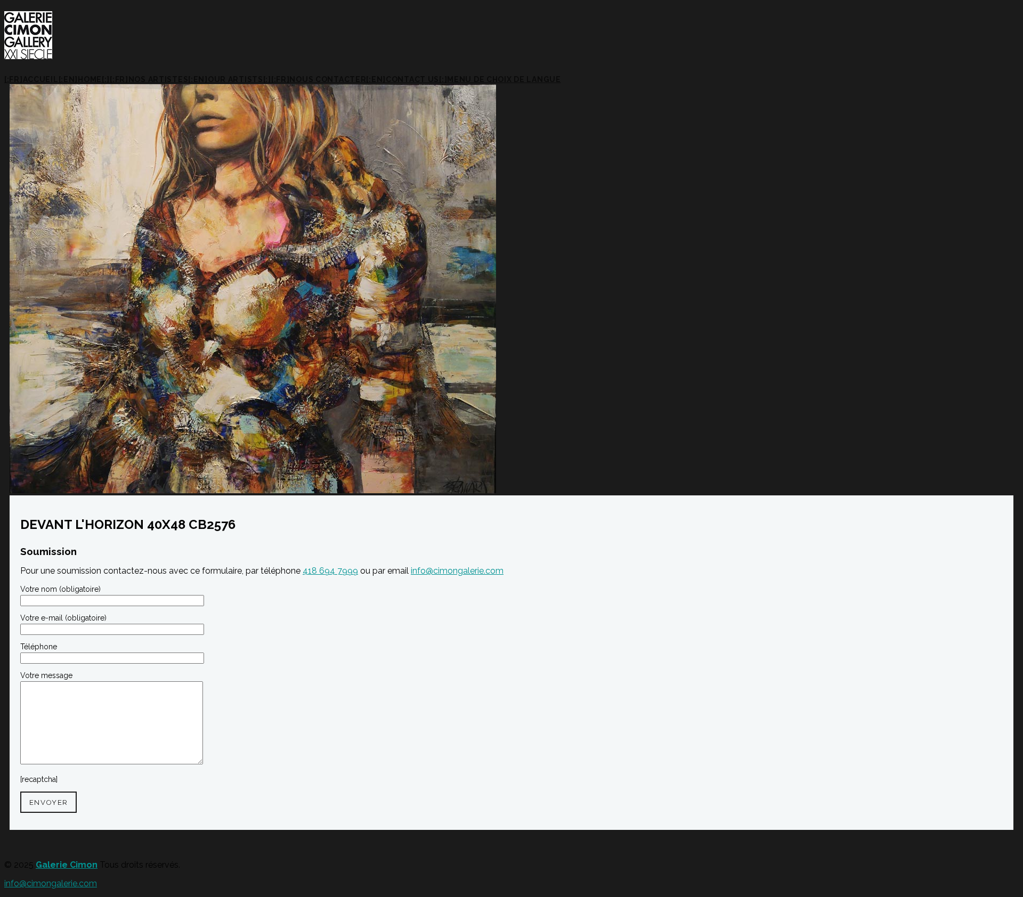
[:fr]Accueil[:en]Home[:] (57, 79)
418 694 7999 (330, 571)
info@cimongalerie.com (457, 571)
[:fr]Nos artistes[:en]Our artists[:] (190, 79)
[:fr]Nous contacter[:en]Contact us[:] (359, 79)
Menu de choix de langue (504, 79)
